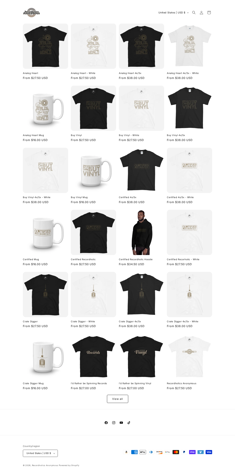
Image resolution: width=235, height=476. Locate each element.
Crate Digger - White (83, 321)
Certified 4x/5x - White (180, 197)
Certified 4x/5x (127, 197)
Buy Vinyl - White (129, 135)
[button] (194, 12)
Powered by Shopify (69, 465)
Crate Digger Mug (33, 383)
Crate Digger (30, 321)
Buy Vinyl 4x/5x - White (37, 197)
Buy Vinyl (76, 135)
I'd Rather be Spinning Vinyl (135, 383)
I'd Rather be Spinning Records (89, 383)
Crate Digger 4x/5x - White (183, 321)
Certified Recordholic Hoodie (136, 259)
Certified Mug (31, 259)
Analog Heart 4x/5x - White (183, 73)
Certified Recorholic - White (183, 259)
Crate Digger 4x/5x (130, 321)
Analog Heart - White (83, 73)
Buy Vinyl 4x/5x (176, 135)
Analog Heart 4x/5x (130, 73)
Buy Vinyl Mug (79, 197)
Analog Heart (30, 73)
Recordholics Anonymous (181, 383)
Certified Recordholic (83, 259)
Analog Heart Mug (33, 135)
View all (117, 399)
